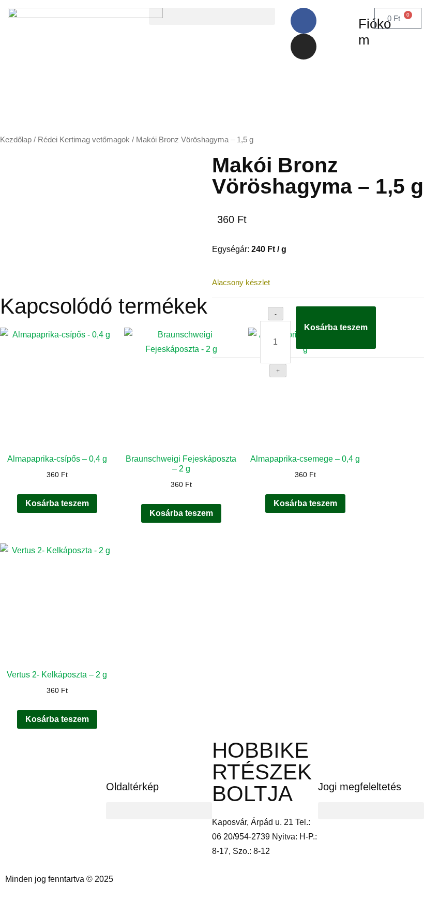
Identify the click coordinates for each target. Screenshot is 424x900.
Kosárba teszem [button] (57, 503)
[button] (212, 16)
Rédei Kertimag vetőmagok (84, 140)
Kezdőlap (16, 140)
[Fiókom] (345, 21)
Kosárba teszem (336, 327)
